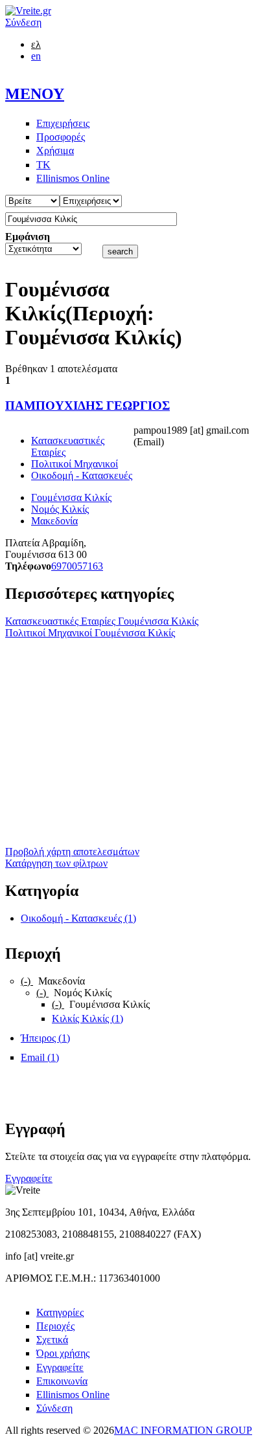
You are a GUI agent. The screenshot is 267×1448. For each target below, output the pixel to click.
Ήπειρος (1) (45, 1037)
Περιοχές (55, 1325)
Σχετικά (52, 1339)
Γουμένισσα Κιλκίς (71, 497)
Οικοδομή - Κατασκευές (81, 475)
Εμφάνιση (27, 236)
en (36, 55)
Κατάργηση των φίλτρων (56, 863)
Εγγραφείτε (28, 1178)
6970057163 (77, 566)
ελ (36, 44)
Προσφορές (60, 136)
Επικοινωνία (61, 1381)
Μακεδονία (54, 520)
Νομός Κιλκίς (60, 509)
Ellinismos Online (73, 178)
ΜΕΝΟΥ (34, 93)
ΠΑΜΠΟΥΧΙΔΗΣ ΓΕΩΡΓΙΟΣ (87, 405)
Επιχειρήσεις (62, 123)
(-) (27, 980)
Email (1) (40, 1057)
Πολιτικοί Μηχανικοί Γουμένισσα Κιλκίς (90, 632)
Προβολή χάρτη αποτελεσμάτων (72, 851)
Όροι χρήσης (62, 1353)
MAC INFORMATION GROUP (183, 1430)
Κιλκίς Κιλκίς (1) (87, 1018)
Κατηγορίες (60, 1312)
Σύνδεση (23, 22)
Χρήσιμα (55, 150)
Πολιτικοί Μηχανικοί (74, 463)
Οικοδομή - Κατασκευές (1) (78, 918)
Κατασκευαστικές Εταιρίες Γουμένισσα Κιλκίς (101, 621)
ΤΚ (43, 164)
